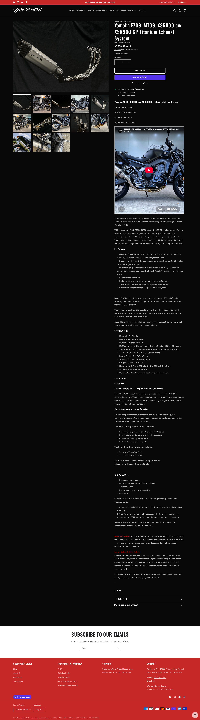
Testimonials (18, 681)
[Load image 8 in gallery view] (61, 123)
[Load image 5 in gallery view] (100, 104)
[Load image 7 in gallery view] (42, 123)
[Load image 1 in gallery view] (22, 104)
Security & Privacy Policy (68, 681)
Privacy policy (68, 717)
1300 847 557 (160, 677)
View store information (126, 96)
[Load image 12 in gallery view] (42, 142)
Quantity (117, 58)
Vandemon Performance (26, 718)
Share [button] (119, 590)
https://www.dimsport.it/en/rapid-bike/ (132, 464)
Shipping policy (94, 717)
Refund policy (57, 717)
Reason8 (47, 718)
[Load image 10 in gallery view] (100, 123)
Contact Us (17, 677)
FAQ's (60, 669)
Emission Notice (64, 673)
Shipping (117, 49)
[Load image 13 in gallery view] (61, 142)
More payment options (140, 83)
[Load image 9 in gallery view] (80, 123)
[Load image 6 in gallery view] (22, 123)
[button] (77, 10)
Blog (15, 669)
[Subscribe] (118, 648)
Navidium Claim (64, 677)
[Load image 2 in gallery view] (42, 104)
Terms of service (81, 717)
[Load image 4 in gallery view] (80, 104)
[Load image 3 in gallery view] (61, 104)
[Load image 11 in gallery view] (22, 142)
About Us (17, 673)
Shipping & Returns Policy (68, 685)
